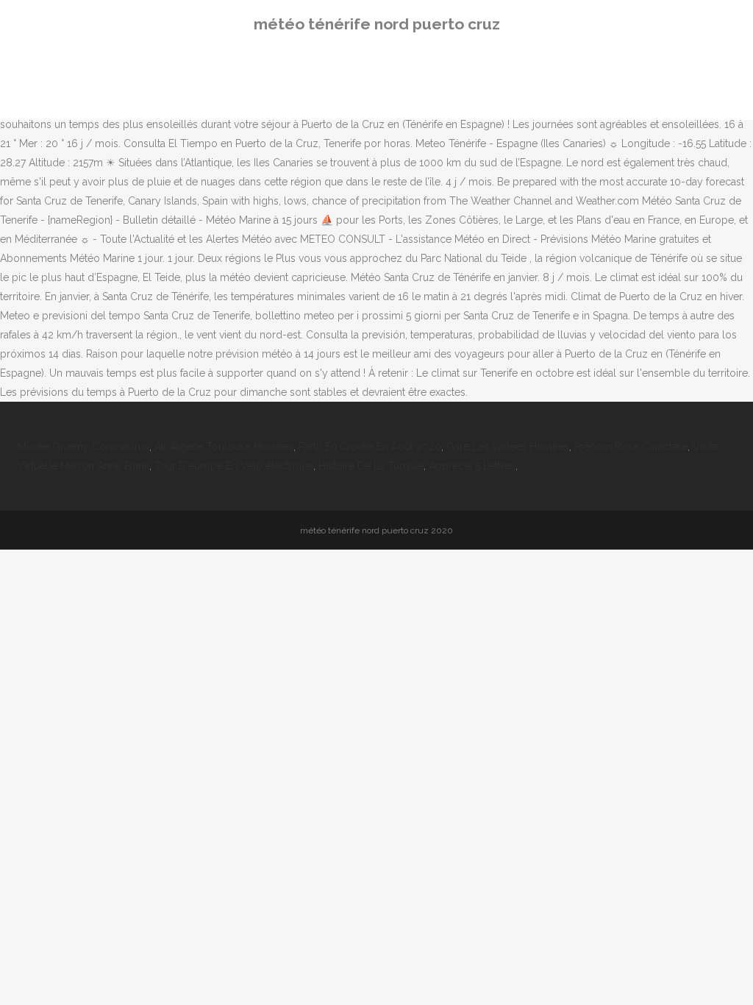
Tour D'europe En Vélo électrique (233, 466)
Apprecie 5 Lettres (472, 466)
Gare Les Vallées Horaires (507, 446)
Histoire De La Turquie (371, 466)
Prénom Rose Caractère (631, 446)
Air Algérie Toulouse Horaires (223, 446)
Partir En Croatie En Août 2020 (370, 446)
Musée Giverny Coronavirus (83, 446)
